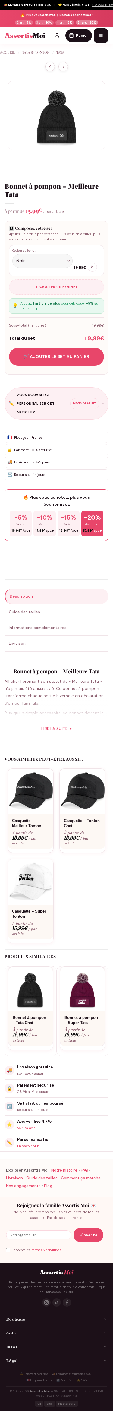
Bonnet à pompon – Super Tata (81, 1020)
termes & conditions (46, 1250)
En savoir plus (28, 1146)
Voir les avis (26, 1128)
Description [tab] (21, 596)
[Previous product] (63, 67)
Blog (48, 1185)
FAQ (84, 1170)
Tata (60, 52)
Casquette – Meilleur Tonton (26, 823)
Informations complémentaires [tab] (38, 627)
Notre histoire (64, 1170)
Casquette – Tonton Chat (82, 823)
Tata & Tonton (35, 52)
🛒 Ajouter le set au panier (56, 356)
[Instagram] (46, 1302)
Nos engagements (23, 1185)
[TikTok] (56, 1302)
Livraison (14, 1178)
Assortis (25, 36)
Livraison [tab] (17, 643)
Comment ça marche (81, 1178)
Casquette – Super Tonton (29, 914)
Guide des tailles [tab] (24, 612)
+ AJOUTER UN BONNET (57, 286)
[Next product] (50, 67)
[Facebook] (67, 1302)
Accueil (7, 52)
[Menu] (101, 35)
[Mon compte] (57, 35)
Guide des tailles (42, 1178)
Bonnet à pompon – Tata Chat (29, 1020)
